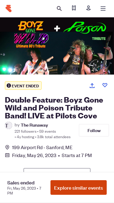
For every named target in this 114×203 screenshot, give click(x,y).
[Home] (8, 8)
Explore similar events (78, 187)
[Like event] (105, 85)
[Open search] (59, 8)
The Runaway (34, 125)
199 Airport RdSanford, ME (42, 147)
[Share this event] (92, 85)
